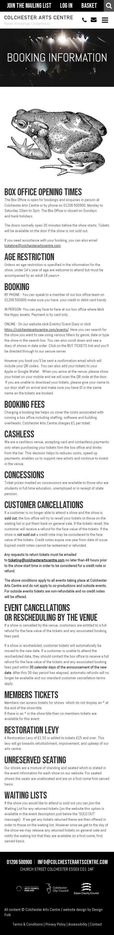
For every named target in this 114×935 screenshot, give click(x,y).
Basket (89, 6)
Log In (66, 6)
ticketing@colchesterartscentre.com (32, 245)
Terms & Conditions (27, 924)
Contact (96, 924)
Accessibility (77, 924)
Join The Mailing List (29, 6)
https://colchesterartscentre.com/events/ (36, 329)
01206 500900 (82, 20)
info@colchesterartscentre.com (92, 20)
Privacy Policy (55, 924)
